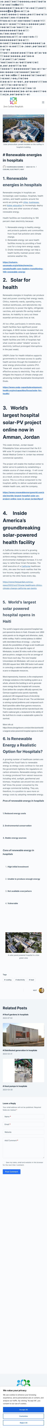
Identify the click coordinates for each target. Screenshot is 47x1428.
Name (8, 1116)
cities (25, 202)
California (25, 566)
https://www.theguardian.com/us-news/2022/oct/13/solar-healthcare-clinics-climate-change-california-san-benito (22, 585)
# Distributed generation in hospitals (20, 1050)
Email (7, 1124)
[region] (23, 1407)
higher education (14, 205)
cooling (6, 169)
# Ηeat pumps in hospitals (15, 1086)
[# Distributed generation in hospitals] (23, 1034)
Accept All (23, 1410)
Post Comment (11, 1172)
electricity (20, 980)
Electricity (14, 169)
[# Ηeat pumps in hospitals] (23, 1070)
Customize (23, 1416)
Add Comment (11, 1140)
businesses (34, 202)
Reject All (23, 1423)
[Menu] (43, 102)
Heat (22, 169)
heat (31, 980)
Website (8, 1132)
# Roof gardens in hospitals (15, 1014)
